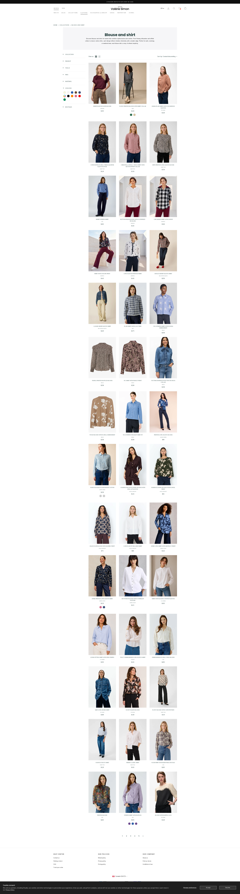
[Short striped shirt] (102, 196)
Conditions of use (148, 864)
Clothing (84, 13)
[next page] (143, 836)
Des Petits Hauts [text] (163, 275)
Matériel (68, 81)
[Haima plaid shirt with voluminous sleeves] (163, 83)
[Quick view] (114, 102)
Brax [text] (163, 330)
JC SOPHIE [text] (163, 600)
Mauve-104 (136, 823)
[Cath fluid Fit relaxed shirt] (132, 523)
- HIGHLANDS (100, 496)
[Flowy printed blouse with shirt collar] (132, 83)
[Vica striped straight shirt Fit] (132, 412)
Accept (208, 887)
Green (131, 114)
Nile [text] (133, 108)
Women (56, 8)
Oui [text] (102, 221)
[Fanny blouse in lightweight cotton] (102, 464)
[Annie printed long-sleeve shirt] (102, 575)
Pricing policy (102, 864)
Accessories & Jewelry (98, 13)
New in (56, 13)
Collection (69, 54)
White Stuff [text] (163, 548)
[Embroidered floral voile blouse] (163, 634)
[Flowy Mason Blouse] (132, 687)
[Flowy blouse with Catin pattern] (163, 687)
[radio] (96, 56)
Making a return (57, 861)
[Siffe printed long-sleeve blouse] (163, 142)
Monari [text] (102, 108)
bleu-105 (132, 823)
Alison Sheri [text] (163, 437)
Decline (227, 887)
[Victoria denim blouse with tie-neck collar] (163, 357)
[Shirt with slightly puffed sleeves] (163, 575)
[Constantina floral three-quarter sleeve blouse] (102, 142)
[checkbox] (64, 92)
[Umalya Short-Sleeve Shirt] (163, 250)
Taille (67, 68)
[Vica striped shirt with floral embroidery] (163, 303)
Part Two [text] (102, 168)
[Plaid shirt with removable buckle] (163, 739)
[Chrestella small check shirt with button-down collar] (132, 142)
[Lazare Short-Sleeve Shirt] (102, 303)
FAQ (54, 864)
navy (104, 607)
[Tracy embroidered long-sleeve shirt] (132, 634)
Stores (131, 13)
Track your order (58, 867)
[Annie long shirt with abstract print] (163, 523)
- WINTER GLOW (104, 496)
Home (55, 25)
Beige (134, 114)
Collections (73, 13)
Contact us (56, 858)
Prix (66, 74)
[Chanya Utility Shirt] (102, 739)
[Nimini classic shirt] (132, 739)
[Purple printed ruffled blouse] (102, 357)
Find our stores (147, 861)
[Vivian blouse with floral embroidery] (102, 412)
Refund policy (102, 858)
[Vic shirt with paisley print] (132, 357)
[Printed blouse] (102, 792)
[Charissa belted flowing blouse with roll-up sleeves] (132, 464)
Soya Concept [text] (132, 491)
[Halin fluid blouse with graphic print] (102, 523)
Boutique (68, 107)
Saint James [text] (102, 489)
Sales (63, 13)
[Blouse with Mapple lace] (163, 792)
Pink (100, 607)
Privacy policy (102, 861)
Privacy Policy (10, 890)
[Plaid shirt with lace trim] (132, 303)
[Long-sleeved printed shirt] (132, 250)
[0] (180, 8)
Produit (68, 61)
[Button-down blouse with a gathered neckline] (132, 196)
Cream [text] (132, 659)
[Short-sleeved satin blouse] (102, 83)
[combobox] (167, 56)
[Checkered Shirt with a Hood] (163, 196)
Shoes (112, 13)
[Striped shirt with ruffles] (132, 792)
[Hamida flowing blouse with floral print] (163, 464)
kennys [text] (133, 223)
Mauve (129, 823)
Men (63, 8)
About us (145, 858)
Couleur (68, 88)
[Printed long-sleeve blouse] (163, 412)
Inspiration (121, 13)
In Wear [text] (163, 110)
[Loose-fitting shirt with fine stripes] (102, 634)
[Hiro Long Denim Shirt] (102, 687)
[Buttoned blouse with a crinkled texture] (132, 575)
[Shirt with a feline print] (102, 250)
